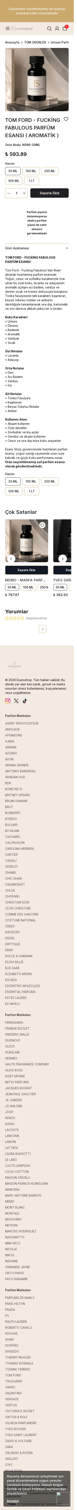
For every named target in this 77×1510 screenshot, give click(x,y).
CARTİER (11, 854)
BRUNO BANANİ (16, 801)
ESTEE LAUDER (16, 998)
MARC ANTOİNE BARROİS (23, 1195)
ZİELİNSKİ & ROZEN (19, 1453)
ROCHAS (11, 1333)
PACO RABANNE (16, 1279)
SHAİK (9, 1339)
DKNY (9, 950)
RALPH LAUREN (16, 1321)
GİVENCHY (12, 1040)
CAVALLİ (11, 860)
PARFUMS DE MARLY (19, 1298)
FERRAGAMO (14, 1022)
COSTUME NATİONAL (20, 920)
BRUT (9, 807)
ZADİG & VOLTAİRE (18, 1441)
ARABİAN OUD (15, 777)
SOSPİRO (11, 1345)
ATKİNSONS (13, 735)
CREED (10, 926)
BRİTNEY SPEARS (17, 795)
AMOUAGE (12, 729)
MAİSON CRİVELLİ (17, 1177)
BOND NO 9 (13, 789)
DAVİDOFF (12, 932)
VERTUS (11, 1405)
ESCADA (11, 980)
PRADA (10, 1309)
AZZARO (11, 753)
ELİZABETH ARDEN (18, 974)
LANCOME (12, 1136)
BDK (8, 783)
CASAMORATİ (15, 884)
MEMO (9, 1201)
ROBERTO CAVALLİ (18, 1327)
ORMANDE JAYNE (17, 1267)
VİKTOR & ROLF (16, 1417)
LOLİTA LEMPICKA (17, 1165)
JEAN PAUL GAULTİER (20, 1094)
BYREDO (11, 819)
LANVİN (10, 1142)
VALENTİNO (13, 1393)
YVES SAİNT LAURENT (21, 1435)
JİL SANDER (13, 1100)
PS (7, 1315)
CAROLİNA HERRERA (19, 848)
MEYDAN (11, 1225)
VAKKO (10, 1387)
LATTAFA (11, 1148)
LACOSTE (12, 1130)
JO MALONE (13, 1106)
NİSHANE (11, 1261)
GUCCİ (10, 1046)
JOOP (9, 1112)
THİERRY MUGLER (18, 1357)
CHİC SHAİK (13, 878)
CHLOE (10, 890)
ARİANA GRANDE (17, 765)
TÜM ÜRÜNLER (35, 42)
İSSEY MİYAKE (15, 1076)
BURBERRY (13, 813)
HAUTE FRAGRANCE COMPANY (27, 1064)
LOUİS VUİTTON (17, 1171)
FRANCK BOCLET (17, 1028)
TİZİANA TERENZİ (17, 1369)
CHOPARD (12, 896)
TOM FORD (13, 1375)
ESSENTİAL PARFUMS (20, 992)
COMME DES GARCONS (21, 914)
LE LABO (11, 1159)
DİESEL (10, 938)
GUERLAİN (12, 1052)
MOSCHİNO (13, 1219)
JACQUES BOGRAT (18, 1088)
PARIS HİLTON (15, 1303)
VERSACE (12, 1399)
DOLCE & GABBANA (19, 956)
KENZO (10, 1118)
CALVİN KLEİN (15, 842)
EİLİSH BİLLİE (14, 962)
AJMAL (10, 741)
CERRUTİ (11, 866)
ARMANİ (10, 747)
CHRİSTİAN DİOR (17, 902)
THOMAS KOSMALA (19, 1363)
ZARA (9, 1447)
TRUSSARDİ (13, 1381)
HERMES (11, 1058)
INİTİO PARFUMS (17, 1082)
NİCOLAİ (11, 1249)
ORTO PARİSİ (14, 1273)
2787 (9, 1465)
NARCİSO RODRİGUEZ (20, 1231)
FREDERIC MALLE (17, 1034)
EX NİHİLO (12, 1004)
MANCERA (12, 1189)
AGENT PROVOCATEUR (21, 723)
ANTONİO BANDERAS (20, 771)
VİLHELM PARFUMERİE (21, 1423)
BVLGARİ (11, 825)
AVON (9, 759)
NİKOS (9, 1255)
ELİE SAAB (12, 968)
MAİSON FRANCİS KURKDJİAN (26, 1183)
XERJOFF (11, 1459)
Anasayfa (12, 42)
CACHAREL (13, 837)
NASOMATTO (14, 1237)
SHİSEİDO (12, 1351)
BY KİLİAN (12, 831)
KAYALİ (10, 1124)
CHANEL (11, 872)
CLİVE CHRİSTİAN (17, 908)
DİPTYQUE (12, 944)
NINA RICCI (12, 1243)
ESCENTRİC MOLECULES (22, 986)
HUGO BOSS (14, 1070)
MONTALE (12, 1213)
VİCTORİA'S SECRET (20, 1411)
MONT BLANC (15, 1207)
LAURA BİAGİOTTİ (18, 1154)
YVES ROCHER (15, 1429)
